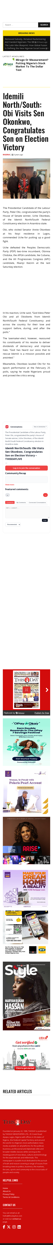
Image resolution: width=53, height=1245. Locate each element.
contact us (16, 1219)
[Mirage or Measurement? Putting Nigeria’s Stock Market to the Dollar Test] (8, 64)
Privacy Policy (8, 1194)
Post (44, 520)
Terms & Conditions (11, 1197)
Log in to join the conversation (26, 468)
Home (5, 1188)
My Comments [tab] (21, 502)
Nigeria (6, 154)
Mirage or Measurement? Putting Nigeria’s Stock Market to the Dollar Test (32, 64)
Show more (9, 485)
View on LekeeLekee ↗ (40, 426)
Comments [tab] (10, 502)
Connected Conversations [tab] (37, 502)
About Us (7, 1191)
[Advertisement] (26, 401)
